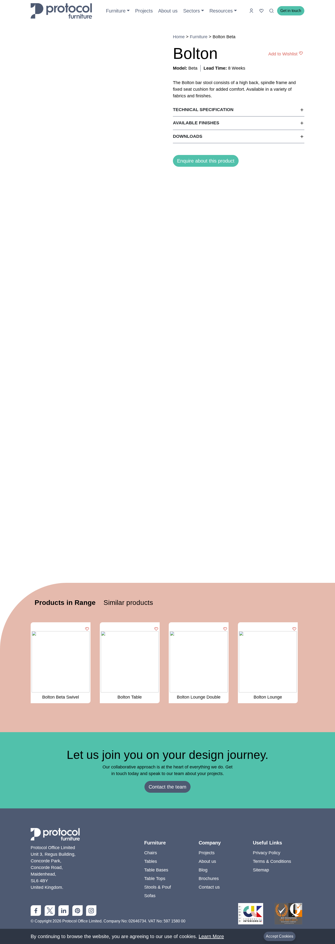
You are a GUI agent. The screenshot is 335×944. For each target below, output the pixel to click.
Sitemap (261, 869)
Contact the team (167, 787)
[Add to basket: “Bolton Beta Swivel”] (87, 629)
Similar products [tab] (128, 602)
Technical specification (203, 109)
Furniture (116, 10)
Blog (203, 869)
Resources (221, 10)
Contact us (209, 887)
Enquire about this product (205, 161)
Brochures (209, 878)
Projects (144, 10)
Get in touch (290, 11)
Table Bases (156, 869)
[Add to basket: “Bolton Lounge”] (294, 629)
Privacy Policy (266, 852)
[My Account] (252, 10)
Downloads (187, 136)
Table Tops (154, 878)
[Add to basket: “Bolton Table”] (156, 629)
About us (168, 10)
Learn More (211, 936)
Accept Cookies (279, 936)
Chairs (150, 852)
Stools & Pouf (157, 887)
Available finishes (196, 122)
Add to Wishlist (282, 53)
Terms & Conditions (272, 861)
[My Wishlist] (262, 10)
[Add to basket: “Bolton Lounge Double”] (225, 629)
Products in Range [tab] (65, 602)
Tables (150, 861)
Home (179, 36)
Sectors (191, 10)
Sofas (149, 895)
